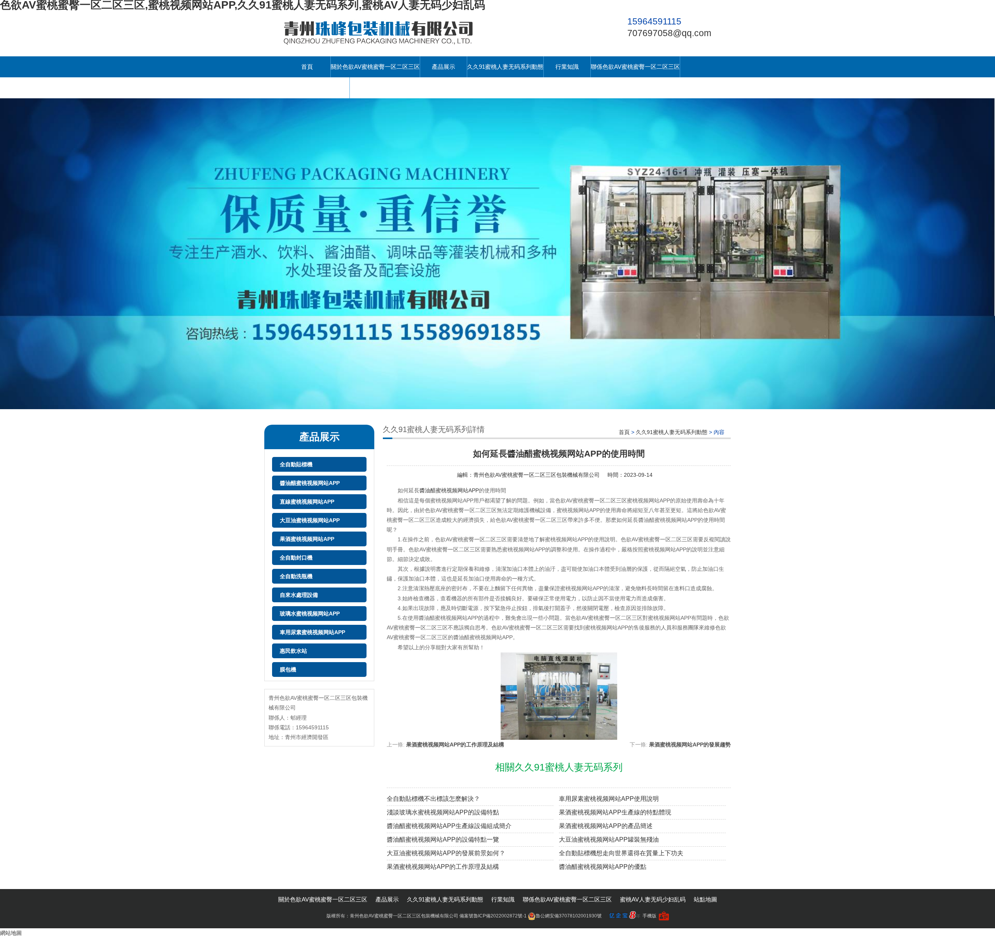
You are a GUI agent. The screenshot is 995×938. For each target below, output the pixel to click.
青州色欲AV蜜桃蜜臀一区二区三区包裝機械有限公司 (536, 475)
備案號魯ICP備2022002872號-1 (493, 916)
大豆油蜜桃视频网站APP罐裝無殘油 (609, 839)
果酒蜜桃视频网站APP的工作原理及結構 (455, 744)
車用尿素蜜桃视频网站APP (312, 632)
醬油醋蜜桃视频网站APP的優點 (602, 866)
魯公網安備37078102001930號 (569, 916)
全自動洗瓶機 (296, 576)
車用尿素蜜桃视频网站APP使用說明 (609, 798)
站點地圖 (705, 899)
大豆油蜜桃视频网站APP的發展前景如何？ (446, 853)
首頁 (307, 66)
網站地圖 (11, 933)
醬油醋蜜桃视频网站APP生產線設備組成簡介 (449, 826)
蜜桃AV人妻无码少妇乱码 (316, 87)
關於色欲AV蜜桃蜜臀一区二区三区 (375, 66)
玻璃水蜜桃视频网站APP (310, 613)
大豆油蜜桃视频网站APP (310, 520)
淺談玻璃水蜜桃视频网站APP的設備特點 (443, 812)
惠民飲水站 (293, 651)
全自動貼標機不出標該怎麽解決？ (433, 798)
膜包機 (288, 669)
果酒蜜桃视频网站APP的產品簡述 (606, 826)
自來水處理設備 (299, 595)
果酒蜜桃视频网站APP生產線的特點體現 (615, 812)
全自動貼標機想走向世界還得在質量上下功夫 (621, 853)
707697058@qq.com (669, 33)
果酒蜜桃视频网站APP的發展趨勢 (690, 744)
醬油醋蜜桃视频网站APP (310, 483)
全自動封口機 (296, 557)
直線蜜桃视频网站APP (307, 502)
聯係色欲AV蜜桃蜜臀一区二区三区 (635, 66)
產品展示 (443, 66)
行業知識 (567, 66)
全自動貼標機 (296, 464)
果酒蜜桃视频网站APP (307, 539)
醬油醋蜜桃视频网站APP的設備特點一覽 (443, 839)
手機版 (649, 916)
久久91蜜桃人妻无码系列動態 (505, 66)
